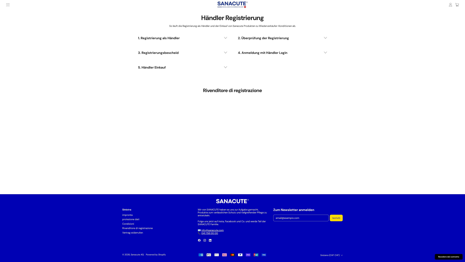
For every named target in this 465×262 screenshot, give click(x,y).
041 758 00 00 (209, 233)
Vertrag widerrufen (132, 232)
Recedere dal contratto (448, 257)
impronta (127, 215)
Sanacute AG (137, 254)
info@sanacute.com (212, 230)
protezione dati (130, 219)
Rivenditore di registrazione (137, 228)
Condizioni (128, 223)
